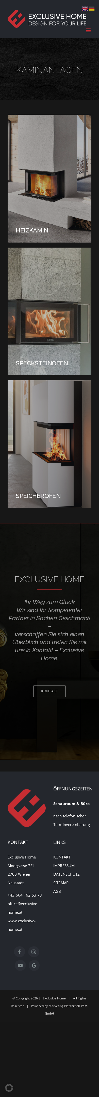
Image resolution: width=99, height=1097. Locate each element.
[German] (92, 8)
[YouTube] (20, 965)
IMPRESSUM (64, 865)
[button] (9, 1088)
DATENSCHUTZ (66, 874)
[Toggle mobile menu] (88, 30)
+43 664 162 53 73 (25, 895)
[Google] (34, 965)
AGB (57, 891)
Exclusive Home (54, 998)
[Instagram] (33, 951)
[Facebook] (19, 951)
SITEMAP (61, 882)
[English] (85, 8)
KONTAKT (61, 856)
